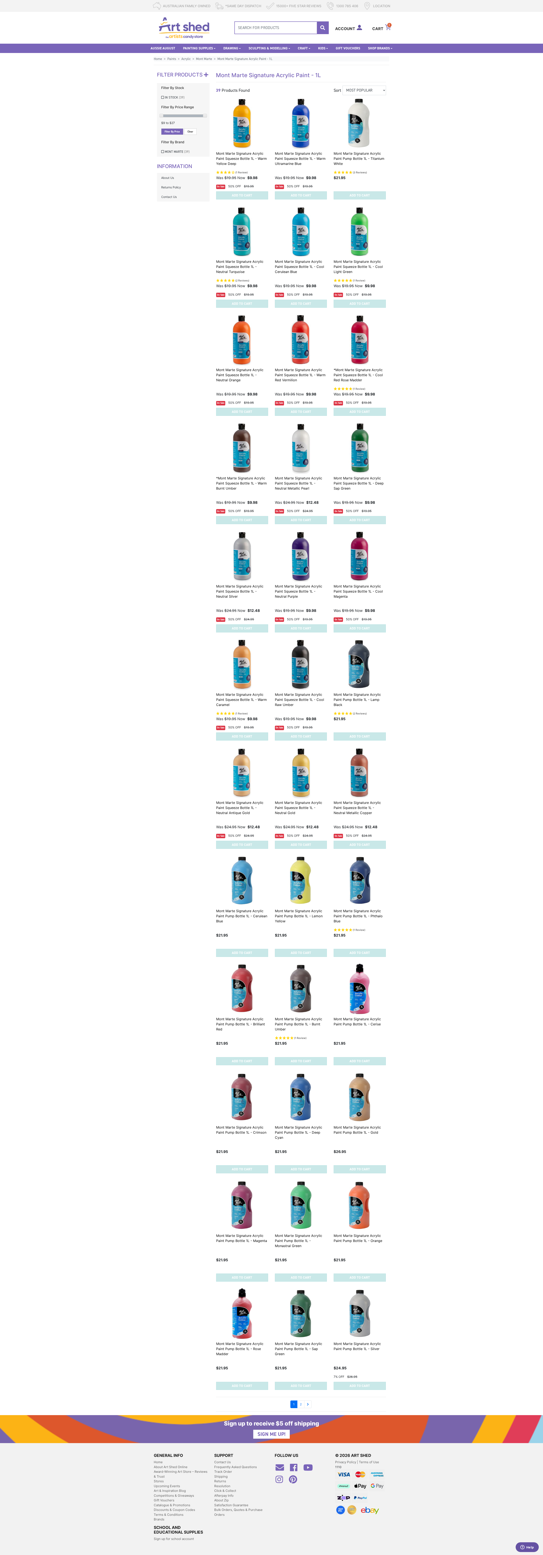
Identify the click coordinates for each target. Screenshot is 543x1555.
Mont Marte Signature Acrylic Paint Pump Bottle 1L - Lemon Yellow (299, 916)
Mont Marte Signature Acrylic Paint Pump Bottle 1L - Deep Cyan (298, 1132)
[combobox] (281, 27)
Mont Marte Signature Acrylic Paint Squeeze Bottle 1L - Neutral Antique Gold (239, 807)
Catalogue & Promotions (172, 1505)
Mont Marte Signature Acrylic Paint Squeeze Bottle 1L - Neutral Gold (298, 807)
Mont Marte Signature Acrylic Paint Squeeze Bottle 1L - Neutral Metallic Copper (357, 807)
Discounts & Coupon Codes (174, 1510)
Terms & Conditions (168, 1515)
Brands (159, 1519)
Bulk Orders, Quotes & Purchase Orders (238, 1512)
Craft (303, 48)
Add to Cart (242, 195)
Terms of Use (369, 1462)
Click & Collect (225, 1491)
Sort (337, 90)
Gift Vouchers (348, 48)
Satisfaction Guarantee (231, 1505)
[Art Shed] (184, 27)
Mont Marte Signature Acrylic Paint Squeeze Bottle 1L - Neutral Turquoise (239, 266)
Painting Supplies (198, 48)
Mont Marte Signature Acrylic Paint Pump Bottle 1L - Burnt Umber (298, 1024)
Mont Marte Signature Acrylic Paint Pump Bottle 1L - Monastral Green (298, 1240)
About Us (167, 178)
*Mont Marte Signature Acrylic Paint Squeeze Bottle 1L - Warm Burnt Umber (241, 483)
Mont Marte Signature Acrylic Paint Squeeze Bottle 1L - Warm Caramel (241, 699)
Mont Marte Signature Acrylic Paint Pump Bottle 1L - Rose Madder (239, 1349)
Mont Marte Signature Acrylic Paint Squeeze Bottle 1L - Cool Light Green (358, 266)
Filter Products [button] (180, 75)
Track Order (223, 1472)
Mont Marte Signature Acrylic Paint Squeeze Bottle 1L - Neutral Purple (298, 591)
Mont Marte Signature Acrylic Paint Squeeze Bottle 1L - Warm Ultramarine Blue (300, 158)
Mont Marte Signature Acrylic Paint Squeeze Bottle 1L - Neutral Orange (239, 375)
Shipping (221, 1476)
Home (158, 1462)
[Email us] (282, 1469)
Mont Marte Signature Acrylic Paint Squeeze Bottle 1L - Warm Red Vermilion (300, 375)
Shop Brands (379, 48)
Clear (190, 131)
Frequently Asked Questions (235, 1467)
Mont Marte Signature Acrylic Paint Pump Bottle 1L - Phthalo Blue (358, 916)
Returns (220, 1481)
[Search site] (322, 28)
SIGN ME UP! (271, 1434)
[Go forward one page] (308, 1404)
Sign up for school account (174, 1539)
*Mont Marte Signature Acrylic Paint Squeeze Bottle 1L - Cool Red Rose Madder (358, 375)
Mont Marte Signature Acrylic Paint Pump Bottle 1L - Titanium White (359, 158)
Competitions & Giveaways (174, 1496)
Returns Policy (171, 187)
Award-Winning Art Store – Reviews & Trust (180, 1474)
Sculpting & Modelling (268, 48)
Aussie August (163, 48)
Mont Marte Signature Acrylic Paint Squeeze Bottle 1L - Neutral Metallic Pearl (298, 483)
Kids (321, 48)
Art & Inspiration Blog (170, 1491)
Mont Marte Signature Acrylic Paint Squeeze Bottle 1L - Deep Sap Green (359, 483)
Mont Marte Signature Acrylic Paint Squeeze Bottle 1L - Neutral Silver (239, 591)
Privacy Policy (346, 1462)
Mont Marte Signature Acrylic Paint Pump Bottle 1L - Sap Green (298, 1349)
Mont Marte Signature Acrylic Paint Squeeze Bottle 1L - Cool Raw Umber (299, 699)
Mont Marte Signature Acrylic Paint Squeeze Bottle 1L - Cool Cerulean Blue (299, 266)
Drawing (230, 48)
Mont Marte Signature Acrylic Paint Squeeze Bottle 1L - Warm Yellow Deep (241, 158)
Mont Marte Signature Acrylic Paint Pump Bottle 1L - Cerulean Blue (241, 916)
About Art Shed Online (171, 1467)
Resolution (222, 1486)
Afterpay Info (224, 1496)
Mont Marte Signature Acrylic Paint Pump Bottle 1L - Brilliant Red (240, 1024)
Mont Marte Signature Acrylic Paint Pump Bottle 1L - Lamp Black (357, 699)
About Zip (221, 1500)
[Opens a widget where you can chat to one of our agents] (527, 1547)
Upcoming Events (167, 1486)
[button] (242, 172)
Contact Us (169, 197)
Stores (159, 1481)
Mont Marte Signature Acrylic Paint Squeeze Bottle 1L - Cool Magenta (358, 591)
